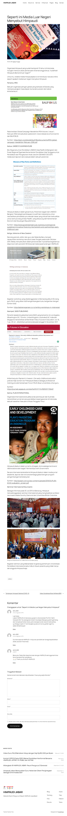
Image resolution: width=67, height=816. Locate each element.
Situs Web (9, 714)
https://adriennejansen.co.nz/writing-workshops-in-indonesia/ (37, 307)
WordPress (61, 812)
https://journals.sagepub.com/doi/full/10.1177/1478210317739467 (30, 389)
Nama (9, 699)
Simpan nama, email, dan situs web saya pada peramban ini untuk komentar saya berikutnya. (32, 721)
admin (14, 61)
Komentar (10, 678)
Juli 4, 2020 (15, 610)
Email (9, 706)
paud (18, 61)
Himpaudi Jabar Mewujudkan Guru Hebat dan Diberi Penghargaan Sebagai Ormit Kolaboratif (27, 771)
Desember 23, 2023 (59, 765)
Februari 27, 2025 (59, 753)
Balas (14, 629)
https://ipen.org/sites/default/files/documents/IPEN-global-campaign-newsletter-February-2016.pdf (32, 141)
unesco (10, 579)
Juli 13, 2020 (16, 650)
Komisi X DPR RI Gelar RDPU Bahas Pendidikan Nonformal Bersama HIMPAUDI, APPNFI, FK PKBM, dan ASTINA (27, 759)
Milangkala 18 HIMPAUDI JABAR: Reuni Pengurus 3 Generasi (25, 765)
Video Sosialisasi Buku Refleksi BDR (51, 593)
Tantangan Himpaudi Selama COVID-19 (17, 593)
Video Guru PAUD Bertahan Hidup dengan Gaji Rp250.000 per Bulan (28, 753)
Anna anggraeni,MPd (18, 612)
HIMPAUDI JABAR (9, 3)
